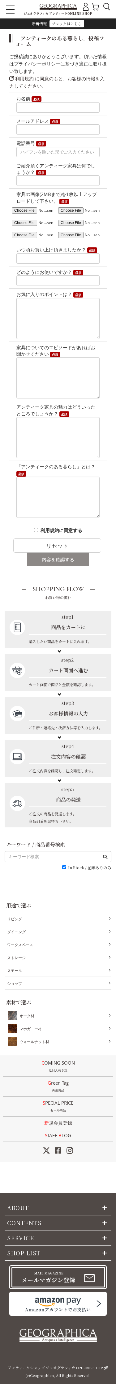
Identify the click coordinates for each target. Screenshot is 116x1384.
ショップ (14, 983)
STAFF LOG (58, 1135)
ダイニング (16, 931)
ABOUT (18, 1208)
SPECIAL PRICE (58, 1106)
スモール (14, 970)
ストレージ (16, 957)
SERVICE (20, 1238)
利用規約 (24, 78)
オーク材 (26, 1015)
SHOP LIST (24, 1253)
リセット (57, 545)
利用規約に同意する (61, 530)
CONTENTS (24, 1223)
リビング (14, 919)
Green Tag (58, 1086)
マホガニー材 (30, 1028)
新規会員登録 (58, 1123)
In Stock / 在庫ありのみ (89, 868)
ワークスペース (20, 944)
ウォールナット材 (34, 1041)
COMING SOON (58, 1066)
